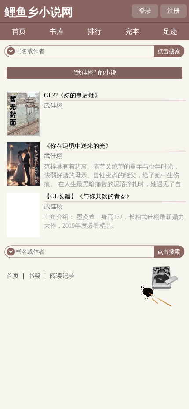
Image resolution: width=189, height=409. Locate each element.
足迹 (170, 31)
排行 (94, 31)
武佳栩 (53, 105)
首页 (19, 31)
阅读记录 (62, 276)
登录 (145, 10)
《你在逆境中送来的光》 (78, 146)
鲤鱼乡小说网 (38, 12)
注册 (173, 10)
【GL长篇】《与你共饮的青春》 (88, 196)
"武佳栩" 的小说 (94, 72)
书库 (57, 31)
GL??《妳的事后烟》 (72, 95)
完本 (132, 31)
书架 (34, 276)
